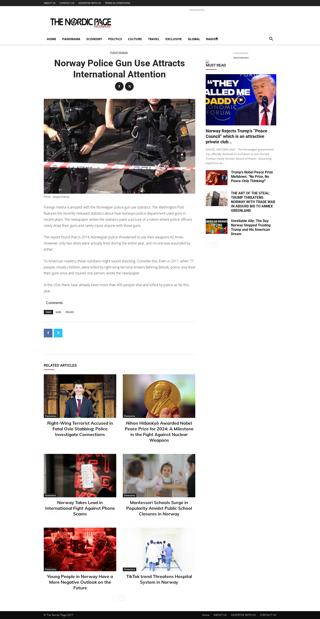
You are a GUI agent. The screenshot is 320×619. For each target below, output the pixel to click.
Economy (94, 39)
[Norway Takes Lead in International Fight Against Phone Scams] (80, 476)
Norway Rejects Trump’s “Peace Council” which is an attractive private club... (236, 136)
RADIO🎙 (212, 39)
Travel (153, 39)
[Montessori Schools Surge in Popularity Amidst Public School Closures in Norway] (159, 476)
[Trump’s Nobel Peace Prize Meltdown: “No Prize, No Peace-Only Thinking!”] (216, 177)
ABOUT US (50, 3)
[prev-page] (115, 598)
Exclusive (173, 39)
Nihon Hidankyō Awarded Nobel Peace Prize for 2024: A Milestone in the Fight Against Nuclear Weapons (159, 431)
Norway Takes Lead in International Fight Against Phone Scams (80, 508)
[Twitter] (129, 86)
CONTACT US (67, 3)
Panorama (71, 39)
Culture (135, 39)
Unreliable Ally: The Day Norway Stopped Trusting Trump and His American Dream (251, 227)
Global (194, 39)
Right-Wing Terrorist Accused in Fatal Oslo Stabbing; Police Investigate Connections (80, 428)
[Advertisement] (197, 22)
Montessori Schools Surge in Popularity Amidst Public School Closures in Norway (159, 508)
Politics (115, 39)
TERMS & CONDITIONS (117, 3)
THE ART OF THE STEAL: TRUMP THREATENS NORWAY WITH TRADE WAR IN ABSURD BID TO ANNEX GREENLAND (253, 202)
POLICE (70, 312)
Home (51, 39)
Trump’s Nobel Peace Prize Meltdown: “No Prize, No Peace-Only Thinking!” (252, 176)
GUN (58, 312)
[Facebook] (119, 86)
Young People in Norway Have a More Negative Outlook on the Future (80, 582)
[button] (271, 39)
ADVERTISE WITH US (89, 3)
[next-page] (122, 598)
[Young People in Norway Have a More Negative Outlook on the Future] (80, 549)
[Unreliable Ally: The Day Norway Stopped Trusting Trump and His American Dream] (216, 226)
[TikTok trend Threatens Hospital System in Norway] (159, 549)
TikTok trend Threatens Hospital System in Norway (159, 579)
